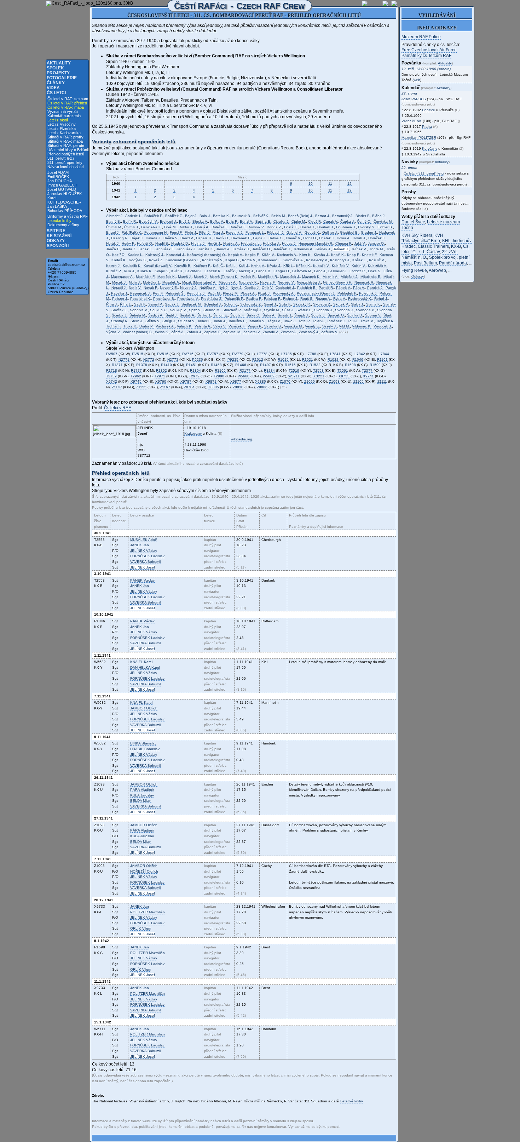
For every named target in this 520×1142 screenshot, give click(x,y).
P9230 (197, 359)
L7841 (335, 354)
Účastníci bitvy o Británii (67, 150)
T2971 (160, 376)
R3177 (244, 370)
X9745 (136, 381)
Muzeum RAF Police (421, 36)
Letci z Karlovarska (64, 133)
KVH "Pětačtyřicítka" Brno (422, 238)
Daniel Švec (413, 221)
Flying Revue (414, 270)
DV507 (111, 354)
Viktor (411, 121)
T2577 (367, 370)
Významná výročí (62, 111)
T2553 (318, 370)
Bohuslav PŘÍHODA (64, 211)
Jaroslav (142, 795)
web (417, 80)
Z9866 (262, 387)
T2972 (194, 376)
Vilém (140, 928)
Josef (142, 567)
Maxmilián (147, 912)
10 (310, 183)
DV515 (137, 354)
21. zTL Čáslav (425, 251)
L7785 (286, 354)
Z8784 (189, 387)
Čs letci (56, 92)
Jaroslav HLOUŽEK (64, 194)
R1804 (195, 370)
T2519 (294, 370)
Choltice (428, 110)
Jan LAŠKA (57, 206)
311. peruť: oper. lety (64, 162)
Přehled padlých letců (65, 154)
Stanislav (143, 743)
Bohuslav (145, 749)
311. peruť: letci (60, 158)
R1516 (290, 365)
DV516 (162, 354)
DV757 (212, 354)
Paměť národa (453, 263)
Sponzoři (58, 245)
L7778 (262, 354)
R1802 (161, 370)
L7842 (359, 354)
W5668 (243, 376)
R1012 (257, 359)
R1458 (216, 365)
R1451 (191, 365)
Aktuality (59, 63)
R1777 (136, 370)
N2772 (148, 359)
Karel (141, 662)
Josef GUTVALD (61, 189)
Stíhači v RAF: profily (65, 137)
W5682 (269, 376)
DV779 (237, 354)
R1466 (240, 365)
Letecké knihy (59, 220)
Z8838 (238, 387)
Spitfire (56, 230)
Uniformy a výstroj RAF (67, 216)
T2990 (219, 376)
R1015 (283, 359)
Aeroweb (437, 270)
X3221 (318, 376)
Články (56, 82)
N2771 (124, 359)
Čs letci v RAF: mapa (65, 107)
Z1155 (141, 387)
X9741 (368, 376)
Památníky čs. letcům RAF (426, 55)
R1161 (382, 359)
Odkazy (56, 240)
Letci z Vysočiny (61, 124)
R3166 (220, 370)
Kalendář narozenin (64, 116)
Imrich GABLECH (62, 185)
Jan (139, 545)
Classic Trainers (433, 246)
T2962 (136, 376)
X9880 (260, 381)
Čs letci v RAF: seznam (67, 99)
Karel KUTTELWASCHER (64, 200)
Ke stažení (59, 235)
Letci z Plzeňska (61, 128)
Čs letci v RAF (117, 407)
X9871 (211, 381)
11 (330, 183)
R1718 (111, 370)
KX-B (456, 246)
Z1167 (165, 387)
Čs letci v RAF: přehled (67, 103)
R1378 (141, 365)
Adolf (143, 540)
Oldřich (143, 708)
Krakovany (193, 433)
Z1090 (309, 381)
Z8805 (213, 387)
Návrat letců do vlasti (65, 167)
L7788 (311, 354)
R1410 (166, 365)
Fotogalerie (62, 77)
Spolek (55, 67)
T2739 (111, 376)
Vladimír (142, 790)
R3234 (269, 370)
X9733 (344, 376)
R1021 (307, 359)
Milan (140, 801)
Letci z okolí (57, 120)
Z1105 (358, 381)
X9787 (185, 381)
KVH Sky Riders (416, 235)
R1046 (357, 359)
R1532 (315, 365)
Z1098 (334, 381)
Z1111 (382, 381)
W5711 (294, 376)
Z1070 (285, 381)
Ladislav (147, 556)
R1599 (375, 365)
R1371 (117, 365)
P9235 (232, 359)
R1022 (333, 359)
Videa (53, 87)
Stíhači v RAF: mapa (65, 141)
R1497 (265, 365)
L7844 (384, 354)
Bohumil (145, 562)
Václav (143, 551)
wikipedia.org (241, 439)
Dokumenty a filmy (63, 225)
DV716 (187, 354)
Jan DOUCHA (59, 181)
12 (349, 183)
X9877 (235, 381)
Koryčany (429, 148)
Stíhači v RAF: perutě (65, 145)
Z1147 (117, 387)
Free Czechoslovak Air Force (429, 49)
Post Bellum (425, 263)
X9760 (160, 381)
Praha (427, 127)
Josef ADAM (58, 172)
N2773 (172, 359)
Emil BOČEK (58, 177)
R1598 (350, 365)
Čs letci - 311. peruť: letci (424, 173)
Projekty (58, 72)
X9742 (111, 381)
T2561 (342, 370)
